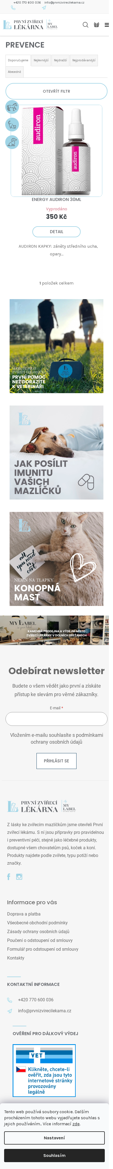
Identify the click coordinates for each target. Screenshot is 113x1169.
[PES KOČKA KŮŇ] (56, 151)
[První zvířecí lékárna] (41, 806)
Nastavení (54, 1137)
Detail (56, 232)
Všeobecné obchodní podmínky (37, 922)
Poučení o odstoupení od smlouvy (40, 940)
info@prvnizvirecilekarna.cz (64, 2)
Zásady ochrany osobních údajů (38, 931)
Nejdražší (60, 60)
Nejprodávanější (83, 60)
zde (76, 1123)
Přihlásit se (56, 761)
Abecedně (14, 72)
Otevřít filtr (56, 91)
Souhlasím (54, 1155)
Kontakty (15, 958)
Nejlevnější (41, 60)
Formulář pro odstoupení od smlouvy (42, 949)
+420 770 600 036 (27, 2)
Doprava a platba (24, 914)
